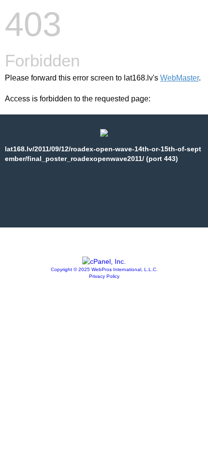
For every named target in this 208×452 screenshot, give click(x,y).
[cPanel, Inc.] (104, 261)
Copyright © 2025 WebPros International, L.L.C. (104, 269)
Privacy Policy (104, 276)
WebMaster (179, 78)
